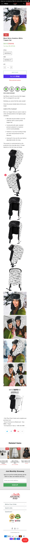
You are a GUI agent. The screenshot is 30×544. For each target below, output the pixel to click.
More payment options (15, 80)
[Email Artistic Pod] (17, 528)
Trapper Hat (7, 53)
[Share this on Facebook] (11, 431)
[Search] (24, 4)
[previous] (4, 19)
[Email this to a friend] (22, 431)
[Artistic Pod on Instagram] (15, 528)
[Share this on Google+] (18, 431)
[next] (25, 19)
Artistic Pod (16, 532)
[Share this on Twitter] (7, 431)
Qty (4, 64)
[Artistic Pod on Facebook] (12, 528)
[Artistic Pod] (15, 3)
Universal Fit (7, 60)
